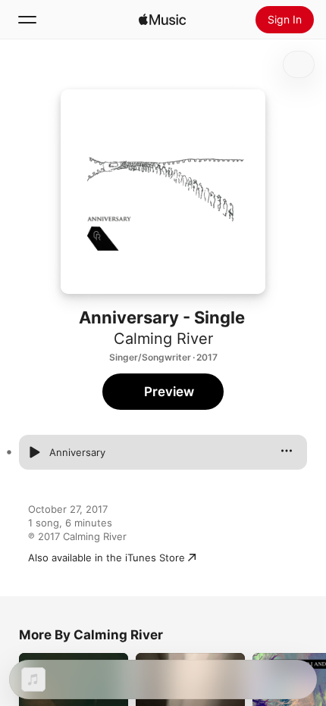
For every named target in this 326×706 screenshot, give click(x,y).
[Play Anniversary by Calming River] (34, 452)
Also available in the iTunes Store (106, 557)
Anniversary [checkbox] (77, 452)
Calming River (163, 339)
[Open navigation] (27, 19)
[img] (162, 20)
